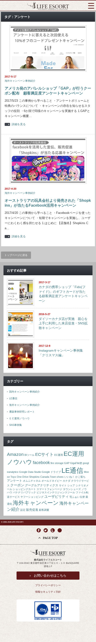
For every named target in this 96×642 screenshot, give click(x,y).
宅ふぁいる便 (77, 496)
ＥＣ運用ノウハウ (19, 418)
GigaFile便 (76, 463)
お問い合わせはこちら (50, 575)
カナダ (66, 480)
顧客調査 (44, 509)
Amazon (15, 454)
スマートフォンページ (49, 489)
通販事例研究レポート (22, 411)
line (53, 530)
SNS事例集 (15, 425)
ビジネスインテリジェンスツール (56, 492)
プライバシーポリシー (48, 585)
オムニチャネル (32, 480)
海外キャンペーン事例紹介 (20, 80)
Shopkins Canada (39, 476)
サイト (63, 485)
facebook (41, 462)
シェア (71, 485)
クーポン (17, 485)
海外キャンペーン (36, 503)
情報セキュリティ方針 (48, 591)
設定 (22, 509)
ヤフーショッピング (32, 496)
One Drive (22, 476)
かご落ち (80, 476)
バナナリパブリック (24, 492)
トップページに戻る (15, 255)
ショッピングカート (24, 489)
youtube (60, 530)
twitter (46, 530)
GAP (66, 463)
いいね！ (69, 476)
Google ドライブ (51, 472)
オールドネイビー (51, 480)
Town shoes (57, 476)
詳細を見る (19, 124)
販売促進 (32, 509)
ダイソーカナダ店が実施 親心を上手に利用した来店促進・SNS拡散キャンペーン (63, 323)
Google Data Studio (30, 472)
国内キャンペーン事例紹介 (24, 391)
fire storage (57, 463)
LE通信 (13, 398)
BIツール (29, 455)
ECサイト (44, 454)
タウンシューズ (72, 489)
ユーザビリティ (56, 496)
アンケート (14, 480)
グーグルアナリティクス (41, 485)
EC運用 (58, 455)
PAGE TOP (50, 538)
